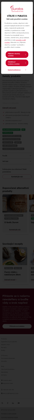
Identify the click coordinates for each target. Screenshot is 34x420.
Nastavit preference (14, 70)
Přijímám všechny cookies (14, 55)
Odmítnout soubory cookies (14, 63)
